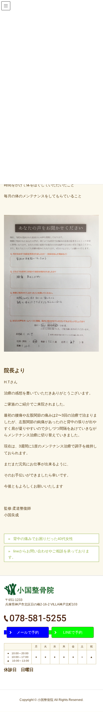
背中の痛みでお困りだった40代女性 (43, 539)
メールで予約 (28, 632)
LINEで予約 (72, 632)
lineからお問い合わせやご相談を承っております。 (48, 554)
